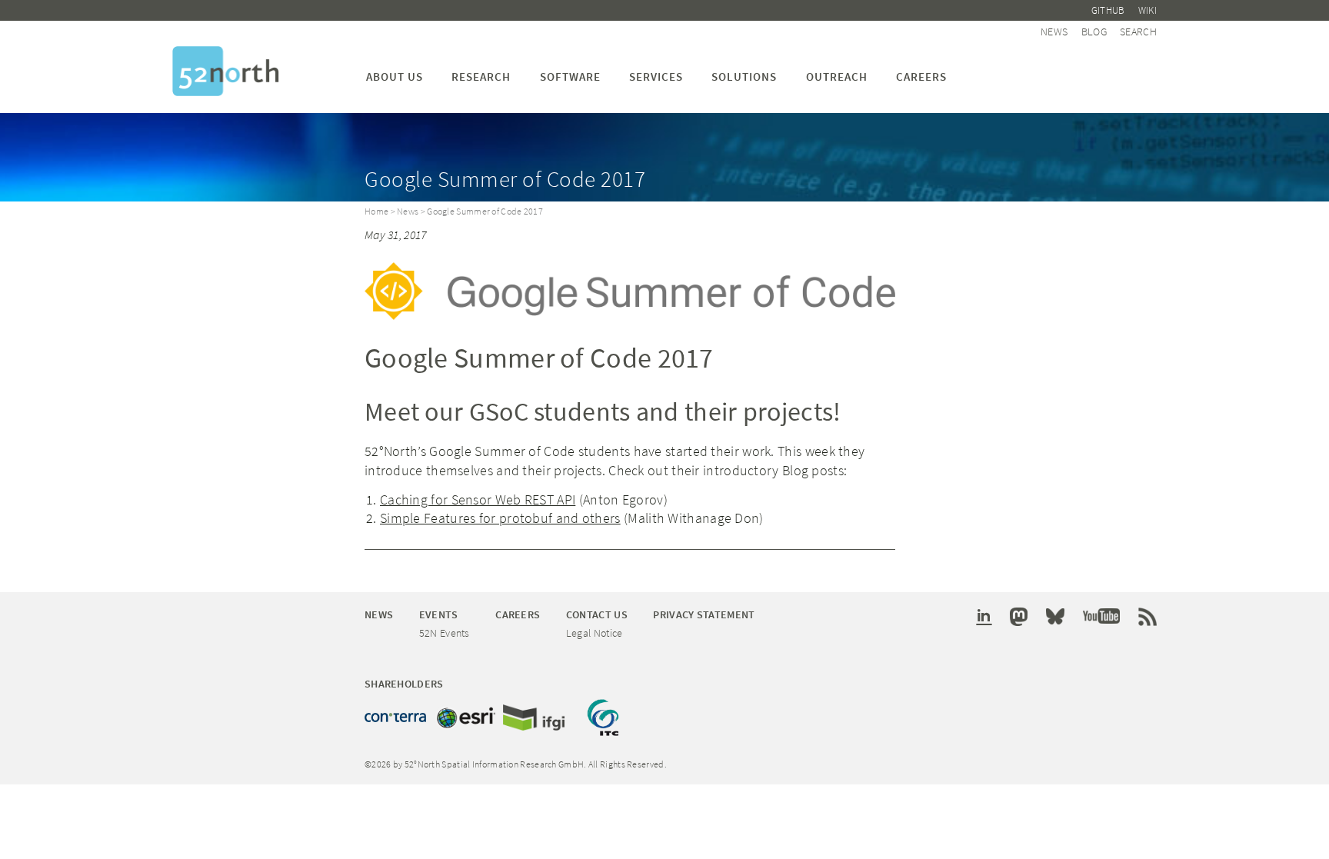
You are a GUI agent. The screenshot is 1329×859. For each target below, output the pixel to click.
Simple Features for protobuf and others (500, 518)
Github (1108, 10)
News (1054, 31)
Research (481, 76)
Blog (1094, 31)
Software (570, 76)
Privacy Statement (703, 614)
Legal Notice (594, 633)
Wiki (1147, 10)
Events (438, 614)
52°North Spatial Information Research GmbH (225, 71)
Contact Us (597, 614)
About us (394, 76)
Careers (921, 76)
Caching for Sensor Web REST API (477, 499)
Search (1138, 31)
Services (656, 76)
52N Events (444, 633)
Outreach (837, 76)
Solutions (744, 76)
